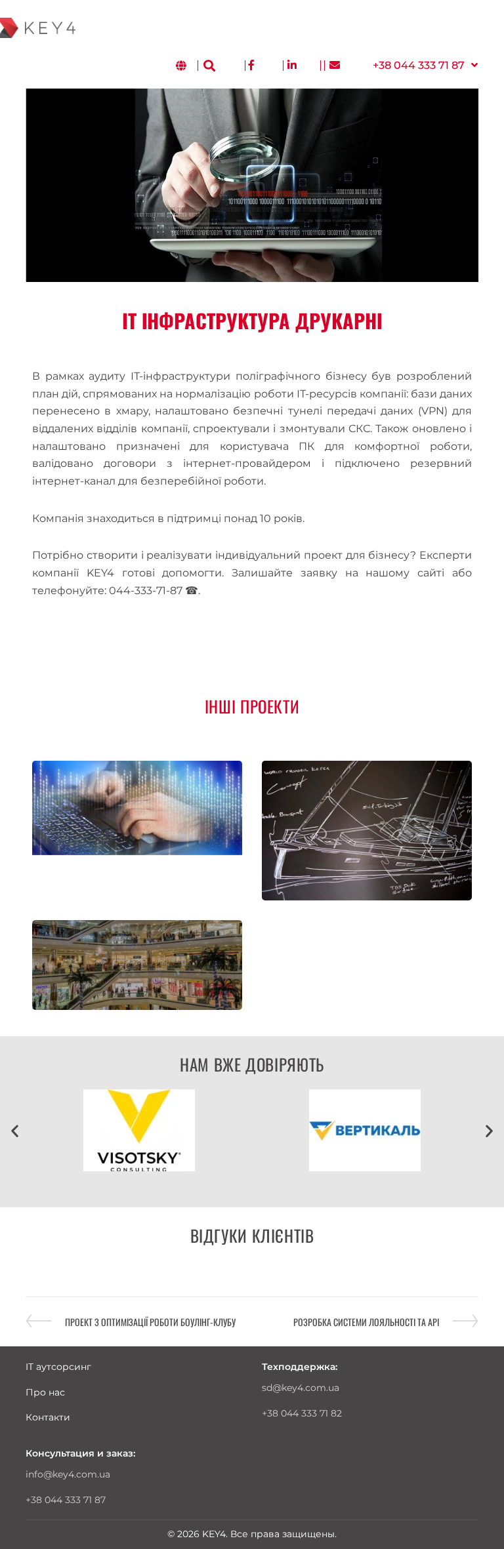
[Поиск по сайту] (209, 65)
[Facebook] (251, 66)
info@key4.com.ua (68, 1474)
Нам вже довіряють (252, 1064)
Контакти (48, 1417)
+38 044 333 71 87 (66, 1500)
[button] (425, 66)
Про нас (45, 1392)
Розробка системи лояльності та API (366, 1321)
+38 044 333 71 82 (302, 1413)
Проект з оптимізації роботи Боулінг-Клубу (150, 1321)
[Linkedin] (292, 66)
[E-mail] (334, 66)
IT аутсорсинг (58, 1367)
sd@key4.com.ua (300, 1388)
